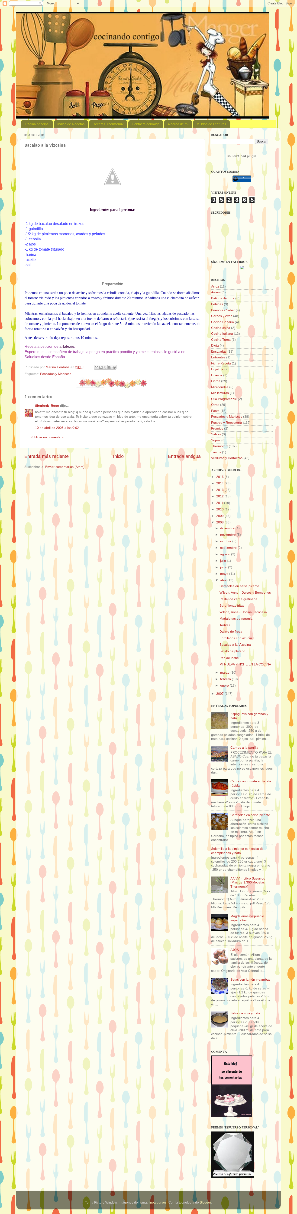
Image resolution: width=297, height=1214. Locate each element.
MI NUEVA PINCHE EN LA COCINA (245, 664)
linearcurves (158, 1202)
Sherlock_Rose (47, 405)
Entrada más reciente (46, 456)
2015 (220, 477)
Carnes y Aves (221, 316)
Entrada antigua (184, 456)
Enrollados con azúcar (236, 638)
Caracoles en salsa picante (239, 586)
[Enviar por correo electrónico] (96, 367)
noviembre (228, 534)
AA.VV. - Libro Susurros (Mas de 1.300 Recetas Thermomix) (247, 882)
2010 (220, 509)
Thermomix (219, 446)
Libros (215, 381)
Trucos (216, 452)
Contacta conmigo (145, 124)
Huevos (216, 375)
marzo (225, 672)
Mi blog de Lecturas (211, 124)
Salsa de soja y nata (245, 1013)
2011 (220, 503)
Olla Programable (224, 399)
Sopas (215, 440)
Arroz (215, 286)
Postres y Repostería (226, 422)
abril (223, 580)
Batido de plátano (232, 651)
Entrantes (218, 357)
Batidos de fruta (222, 298)
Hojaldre (217, 369)
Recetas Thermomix (108, 124)
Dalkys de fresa (231, 631)
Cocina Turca (221, 339)
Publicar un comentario (47, 437)
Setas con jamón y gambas (250, 979)
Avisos (216, 292)
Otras (215, 405)
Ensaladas (218, 351)
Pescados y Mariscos (55, 374)
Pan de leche (229, 658)
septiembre (229, 547)
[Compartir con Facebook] (109, 367)
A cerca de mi (178, 124)
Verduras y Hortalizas (226, 458)
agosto (225, 554)
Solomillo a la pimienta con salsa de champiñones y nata (237, 850)
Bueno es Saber (223, 310)
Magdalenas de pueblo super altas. (247, 918)
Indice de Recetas (71, 124)
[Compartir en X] (105, 367)
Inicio (118, 456)
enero (225, 685)
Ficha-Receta (221, 363)
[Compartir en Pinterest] (114, 367)
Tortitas (225, 625)
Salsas (216, 434)
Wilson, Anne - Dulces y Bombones (245, 592)
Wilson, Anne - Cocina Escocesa (243, 612)
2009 (220, 516)
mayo (224, 574)
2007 (220, 693)
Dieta (215, 345)
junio (224, 567)
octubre (226, 541)
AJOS (234, 950)
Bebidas (217, 304)
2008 (220, 522)
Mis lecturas (220, 393)
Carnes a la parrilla (244, 747)
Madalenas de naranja (236, 618)
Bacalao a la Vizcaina (235, 644)
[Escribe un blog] (101, 367)
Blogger (205, 1202)
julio (223, 560)
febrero (226, 679)
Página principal (37, 124)
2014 (220, 483)
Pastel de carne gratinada (238, 599)
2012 (220, 496)
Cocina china (220, 328)
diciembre (228, 528)
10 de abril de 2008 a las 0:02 (57, 428)
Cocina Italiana (222, 333)
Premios (217, 428)
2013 (220, 490)
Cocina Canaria (222, 322)
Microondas (219, 387)
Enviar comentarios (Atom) (64, 467)
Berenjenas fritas (232, 605)
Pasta (215, 411)
